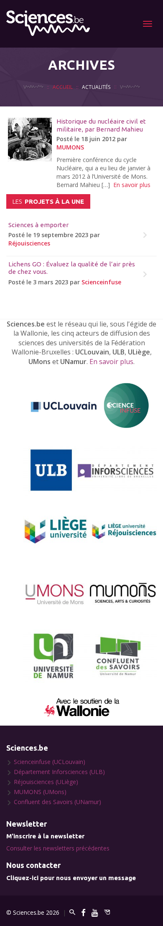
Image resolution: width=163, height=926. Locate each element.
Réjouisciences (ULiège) (46, 782)
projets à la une (48, 201)
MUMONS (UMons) (40, 792)
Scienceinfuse (101, 282)
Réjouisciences (29, 243)
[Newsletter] (107, 912)
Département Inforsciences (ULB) (59, 772)
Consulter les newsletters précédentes (58, 848)
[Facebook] (83, 912)
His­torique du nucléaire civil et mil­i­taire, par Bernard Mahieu (101, 125)
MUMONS (70, 147)
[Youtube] (95, 912)
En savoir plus (131, 185)
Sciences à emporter (38, 224)
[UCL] (90, 406)
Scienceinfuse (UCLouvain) (49, 762)
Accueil (63, 86)
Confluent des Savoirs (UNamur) (57, 802)
